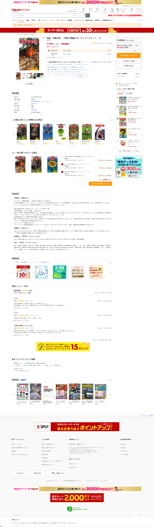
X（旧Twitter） (124, 451)
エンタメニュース (79, 20)
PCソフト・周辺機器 (66, 20)
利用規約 (13, 451)
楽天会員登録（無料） (72, 11)
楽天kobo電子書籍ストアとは (19, 447)
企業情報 (34, 523)
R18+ (140, 20)
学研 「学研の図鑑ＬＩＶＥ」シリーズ (26, 262)
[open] (137, 76)
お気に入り (105, 11)
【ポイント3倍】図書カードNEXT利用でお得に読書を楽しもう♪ (66, 71)
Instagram (123, 447)
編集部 (48, 40)
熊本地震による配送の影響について (26, 25)
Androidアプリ (73, 467)
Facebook (123, 444)
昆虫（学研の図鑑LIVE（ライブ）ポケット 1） (77, 164)
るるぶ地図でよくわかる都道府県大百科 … (134, 119)
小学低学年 (34, 110)
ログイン (75, 9)
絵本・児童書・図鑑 (24, 34)
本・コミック (20, 20)
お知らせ (90, 11)
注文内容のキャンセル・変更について (52, 461)
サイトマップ (103, 480)
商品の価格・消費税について (77, 444)
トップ (13, 20)
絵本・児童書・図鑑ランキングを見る (129, 151)
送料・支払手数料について (49, 444)
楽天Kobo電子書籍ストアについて (54, 57)
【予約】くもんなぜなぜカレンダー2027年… (134, 98)
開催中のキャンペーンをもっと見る (102, 62)
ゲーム (51, 20)
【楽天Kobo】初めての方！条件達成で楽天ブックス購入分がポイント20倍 (69, 76)
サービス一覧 (139, 11)
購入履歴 (112, 11)
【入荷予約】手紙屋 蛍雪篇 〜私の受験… (134, 107)
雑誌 (28, 20)
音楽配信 (97, 20)
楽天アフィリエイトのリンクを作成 (127, 83)
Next (110, 134)
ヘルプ (131, 11)
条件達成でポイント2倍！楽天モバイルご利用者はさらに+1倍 (66, 67)
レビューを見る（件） (103, 292)
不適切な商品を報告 (123, 85)
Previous (14, 134)
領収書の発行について (48, 464)
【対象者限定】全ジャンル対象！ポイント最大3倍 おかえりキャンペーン (69, 69)
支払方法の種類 (46, 451)
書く (111, 292)
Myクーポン (97, 11)
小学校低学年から (45, 262)
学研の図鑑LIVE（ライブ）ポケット (41, 101)
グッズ (57, 20)
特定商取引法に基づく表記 (58, 523)
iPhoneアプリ (73, 464)
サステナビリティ (72, 523)
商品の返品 (45, 458)
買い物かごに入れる (129, 55)
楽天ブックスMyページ (122, 11)
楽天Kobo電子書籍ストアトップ (72, 480)
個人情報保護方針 (44, 523)
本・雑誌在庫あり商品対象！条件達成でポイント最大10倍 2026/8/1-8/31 (69, 74)
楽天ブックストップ (52, 480)
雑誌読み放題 (88, 20)
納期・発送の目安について (49, 447)
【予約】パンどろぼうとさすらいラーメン (134, 141)
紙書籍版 (120, 93)
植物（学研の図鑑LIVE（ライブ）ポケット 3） (77, 171)
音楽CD (33, 20)
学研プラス (34, 103)
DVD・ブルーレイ (42, 20)
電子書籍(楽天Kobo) (107, 20)
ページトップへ (138, 515)
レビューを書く (108, 43)
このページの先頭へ (149, 415)
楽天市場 (139, 9)
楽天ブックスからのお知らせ (19, 454)
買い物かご (83, 11)
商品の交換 (45, 454)
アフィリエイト (90, 480)
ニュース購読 (124, 454)
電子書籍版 (129, 93)
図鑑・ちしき (34, 34)
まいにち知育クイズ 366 (134, 129)
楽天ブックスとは (16, 444)
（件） (101, 43)
